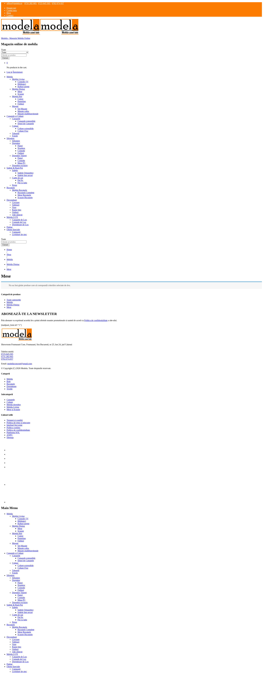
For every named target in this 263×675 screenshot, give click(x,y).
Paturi (20, 146)
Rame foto (16, 210)
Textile (9, 389)
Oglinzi (21, 104)
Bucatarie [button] (11, 188)
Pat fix (20, 180)
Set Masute (22, 109)
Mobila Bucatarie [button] (19, 190)
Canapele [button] (16, 118)
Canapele (11, 400)
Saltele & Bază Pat (15, 605)
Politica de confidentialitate (96, 320)
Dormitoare (11, 386)
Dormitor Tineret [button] (19, 155)
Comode (21, 151)
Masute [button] (15, 106)
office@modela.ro (14, 3)
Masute (15, 543)
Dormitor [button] (16, 143)
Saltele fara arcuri (25, 175)
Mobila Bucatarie (19, 627)
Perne (14, 185)
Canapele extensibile (26, 121)
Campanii (16, 232)
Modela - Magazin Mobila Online (15, 38)
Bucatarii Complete (26, 192)
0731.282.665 (7, 356)
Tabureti (15, 133)
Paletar (9, 227)
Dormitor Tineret (19, 592)
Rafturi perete (23, 86)
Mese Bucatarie (24, 195)
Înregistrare (18, 72)
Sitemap (10, 437)
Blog (9, 13)
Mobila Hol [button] (17, 96)
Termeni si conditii (15, 420)
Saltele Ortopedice (25, 173)
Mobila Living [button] (18, 79)
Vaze (14, 207)
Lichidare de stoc (19, 234)
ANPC (10, 435)
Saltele (15, 607)
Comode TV (23, 82)
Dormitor (16, 580)
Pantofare (22, 101)
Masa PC (21, 163)
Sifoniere (16, 141)
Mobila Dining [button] (18, 89)
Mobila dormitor (14, 404)
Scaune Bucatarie (25, 197)
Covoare (15, 202)
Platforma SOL (13, 432)
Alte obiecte (17, 215)
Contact (10, 15)
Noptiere (21, 148)
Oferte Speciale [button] (13, 229)
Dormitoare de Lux (20, 224)
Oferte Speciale (13, 666)
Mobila (10, 302)
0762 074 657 (58, 3)
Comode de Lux (19, 222)
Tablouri (15, 205)
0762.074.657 (7, 359)
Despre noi (11, 8)
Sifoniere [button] (10, 138)
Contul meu (12, 10)
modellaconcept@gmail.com (19, 363)
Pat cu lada (22, 183)
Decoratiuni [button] (12, 200)
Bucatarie (11, 384)
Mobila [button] (10, 77)
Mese (20, 91)
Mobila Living (13, 407)
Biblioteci (22, 84)
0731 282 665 (30, 3)
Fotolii (15, 136)
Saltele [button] (15, 170)
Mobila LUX (12, 654)
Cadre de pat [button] (17, 178)
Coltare (10, 402)
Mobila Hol (17, 533)
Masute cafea (23, 111)
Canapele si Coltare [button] (15, 116)
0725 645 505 (44, 3)
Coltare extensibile (26, 128)
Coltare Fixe (23, 131)
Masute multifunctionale (28, 114)
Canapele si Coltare (15, 553)
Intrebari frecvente (14, 425)
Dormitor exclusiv (20, 165)
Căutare (5, 58)
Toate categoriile (14, 300)
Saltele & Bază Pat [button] (15, 168)
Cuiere (20, 99)
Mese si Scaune (13, 409)
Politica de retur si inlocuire (18, 423)
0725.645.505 (7, 354)
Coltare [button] (15, 126)
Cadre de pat (17, 615)
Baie (9, 381)
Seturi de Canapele (26, 123)
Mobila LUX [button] (12, 217)
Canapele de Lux (19, 220)
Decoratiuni (12, 637)
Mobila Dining (13, 305)
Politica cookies (13, 427)
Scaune (21, 94)
